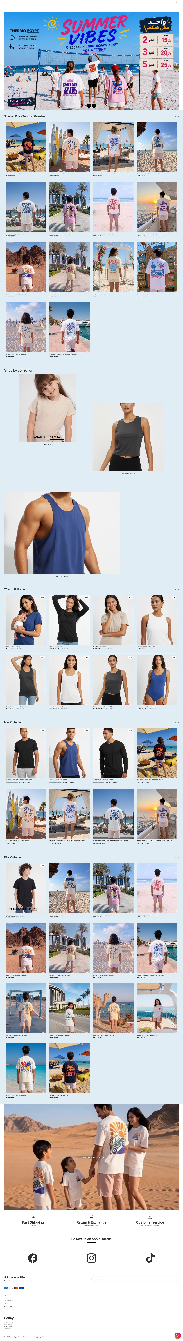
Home (5, 1295)
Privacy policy (7, 1328)
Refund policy (46, 1337)
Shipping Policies (8, 1326)
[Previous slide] (5, 2)
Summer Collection (9, 1309)
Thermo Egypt (13, 1337)
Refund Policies (8, 1324)
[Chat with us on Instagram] (178, 1336)
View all (177, 116)
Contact (6, 1303)
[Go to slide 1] (90, 107)
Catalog (6, 1298)
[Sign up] (176, 1279)
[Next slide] (176, 2)
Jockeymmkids (8, 1306)
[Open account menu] (171, 8)
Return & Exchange (9, 1322)
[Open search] (167, 8)
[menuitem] (72, 8)
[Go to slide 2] (92, 107)
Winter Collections (8, 1300)
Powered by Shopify (24, 1337)
